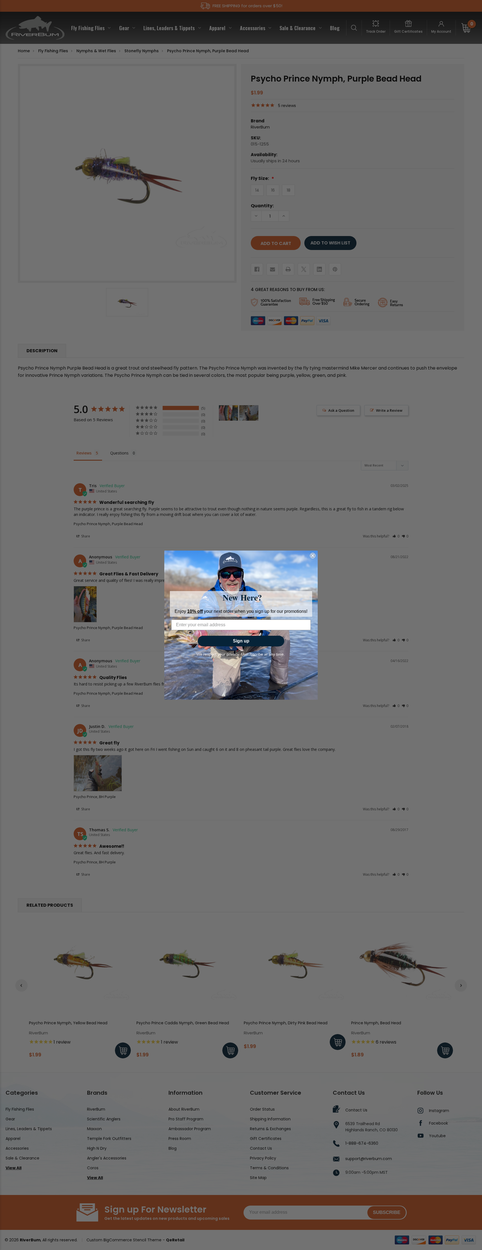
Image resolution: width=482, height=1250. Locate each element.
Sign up (241, 641)
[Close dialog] (312, 555)
